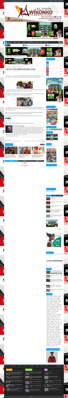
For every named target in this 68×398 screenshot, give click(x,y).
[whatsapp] (61, 365)
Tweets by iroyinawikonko (50, 191)
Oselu (36, 45)
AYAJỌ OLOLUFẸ (53, 304)
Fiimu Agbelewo (49, 314)
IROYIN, (18, 71)
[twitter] (12, 1)
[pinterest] (17, 1)
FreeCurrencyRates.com (50, 146)
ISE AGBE (48, 324)
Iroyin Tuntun (25, 365)
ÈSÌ (60, 195)
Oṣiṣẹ (54, 298)
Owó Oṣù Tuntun (49, 342)
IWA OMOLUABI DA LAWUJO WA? (53, 376)
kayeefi (58, 326)
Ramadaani (59, 342)
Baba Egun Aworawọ (55, 306)
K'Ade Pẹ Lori (49, 326)
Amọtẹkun (55, 301)
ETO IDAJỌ (56, 311)
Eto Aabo (48, 311)
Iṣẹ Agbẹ (52, 324)
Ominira (52, 337)
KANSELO (53, 326)
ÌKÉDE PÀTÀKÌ (46, 42)
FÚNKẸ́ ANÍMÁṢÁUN (30, 42)
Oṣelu (51, 298)
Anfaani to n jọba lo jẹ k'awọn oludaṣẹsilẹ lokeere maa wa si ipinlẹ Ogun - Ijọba (23, 156)
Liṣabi (51, 334)
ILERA (57, 319)
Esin (58, 309)
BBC (61, 306)
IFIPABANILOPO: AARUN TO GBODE (35, 389)
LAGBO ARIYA (57, 331)
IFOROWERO (48, 319)
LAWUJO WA (59, 332)
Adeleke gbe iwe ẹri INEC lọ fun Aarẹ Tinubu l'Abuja (24, 45)
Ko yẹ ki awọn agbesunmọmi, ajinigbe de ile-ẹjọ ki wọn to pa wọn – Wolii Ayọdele (57, 216)
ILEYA (60, 319)
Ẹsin (60, 309)
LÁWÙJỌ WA (24, 42)
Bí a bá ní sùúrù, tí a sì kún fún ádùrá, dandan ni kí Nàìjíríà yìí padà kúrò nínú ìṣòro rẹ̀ (36, 377)
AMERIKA (51, 301)
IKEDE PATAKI (46, 365)
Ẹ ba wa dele (19, 365)
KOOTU (53, 329)
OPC (59, 337)
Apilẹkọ (48, 296)
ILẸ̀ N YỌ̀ (50, 372)
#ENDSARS (58, 298)
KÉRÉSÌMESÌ (57, 327)
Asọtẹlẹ (48, 304)
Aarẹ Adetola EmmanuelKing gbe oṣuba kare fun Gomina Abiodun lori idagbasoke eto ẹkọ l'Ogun (57, 211)
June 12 (59, 324)
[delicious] (22, 1)
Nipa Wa (7, 365)
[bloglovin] (19, 1)
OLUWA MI (48, 337)
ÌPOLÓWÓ (14, 42)
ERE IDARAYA (54, 309)
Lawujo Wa (54, 332)
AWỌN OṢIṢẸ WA (31, 365)
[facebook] (10, 1)
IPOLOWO (41, 365)
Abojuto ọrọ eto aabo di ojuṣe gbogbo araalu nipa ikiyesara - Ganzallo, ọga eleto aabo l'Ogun (10, 156)
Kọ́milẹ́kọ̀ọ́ (48, 329)
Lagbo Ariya (52, 331)
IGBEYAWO (53, 319)
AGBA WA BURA (58, 299)
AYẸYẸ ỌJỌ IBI (49, 306)
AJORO (48, 301)
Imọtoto (52, 321)
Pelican (55, 342)
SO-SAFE (53, 344)
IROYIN (14, 45)
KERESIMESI (52, 327)
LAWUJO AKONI (49, 332)
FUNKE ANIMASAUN (53, 316)
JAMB (55, 324)
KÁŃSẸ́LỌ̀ (41, 42)
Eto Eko (52, 296)
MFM (53, 334)
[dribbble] (20, 1)
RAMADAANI (48, 344)
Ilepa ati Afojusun (13, 365)
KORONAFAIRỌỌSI (58, 329)
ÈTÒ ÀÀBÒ (36, 42)
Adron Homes (52, 299)
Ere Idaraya (49, 309)
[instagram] (13, 1)
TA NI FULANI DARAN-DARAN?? (53, 388)
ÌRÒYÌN (19, 42)
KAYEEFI (58, 45)
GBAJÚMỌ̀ (54, 195)
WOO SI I (42, 144)
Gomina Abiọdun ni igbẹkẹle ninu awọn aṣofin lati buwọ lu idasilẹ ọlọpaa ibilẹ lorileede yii (37, 156)
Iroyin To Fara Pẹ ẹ (9, 144)
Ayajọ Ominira (59, 304)
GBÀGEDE (9, 42)
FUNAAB (48, 316)
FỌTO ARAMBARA (58, 314)
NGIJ (59, 334)
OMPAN (56, 337)
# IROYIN (9, 118)
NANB (56, 334)
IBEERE (59, 316)
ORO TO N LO (59, 339)
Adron (48, 299)
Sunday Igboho (58, 344)
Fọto (54, 314)
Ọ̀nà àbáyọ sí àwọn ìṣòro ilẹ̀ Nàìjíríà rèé (36, 372)
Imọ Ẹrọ (48, 321)
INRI (58, 321)
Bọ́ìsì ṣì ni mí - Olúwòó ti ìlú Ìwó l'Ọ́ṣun (16, 380)
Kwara (48, 298)
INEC (55, 321)
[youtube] (15, 1)
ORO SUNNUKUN (53, 339)
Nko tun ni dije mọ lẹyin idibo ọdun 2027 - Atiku (45, 45)
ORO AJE (48, 339)
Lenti (47, 334)
